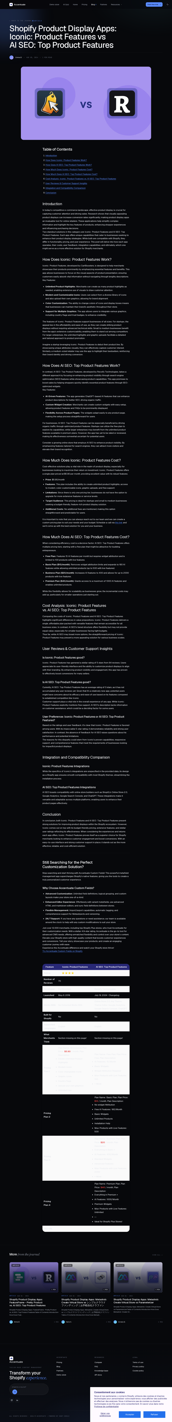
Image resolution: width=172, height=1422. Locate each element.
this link (119, 522)
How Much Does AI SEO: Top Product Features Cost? (71, 174)
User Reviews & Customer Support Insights (66, 183)
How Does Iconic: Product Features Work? (66, 160)
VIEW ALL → (157, 1255)
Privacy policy (138, 1366)
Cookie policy (138, 1371)
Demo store (54, 4)
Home (75, 4)
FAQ (96, 1366)
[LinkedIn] (17, 1400)
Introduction (51, 155)
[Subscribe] (14, 1391)
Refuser (154, 1414)
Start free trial (154, 4)
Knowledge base (101, 1371)
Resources (116, 4)
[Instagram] (11, 1400)
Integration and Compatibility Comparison (65, 188)
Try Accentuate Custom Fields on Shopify (62, 951)
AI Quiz (66, 4)
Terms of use (138, 1362)
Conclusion (50, 192)
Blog (93, 4)
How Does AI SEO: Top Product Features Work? (68, 164)
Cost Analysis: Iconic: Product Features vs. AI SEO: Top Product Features (80, 178)
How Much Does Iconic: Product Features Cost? (68, 169)
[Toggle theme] (167, 4)
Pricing (84, 4)
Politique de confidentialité (106, 1406)
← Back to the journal (20, 21)
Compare (98, 1362)
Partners (103, 4)
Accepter (129, 1414)
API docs (98, 1375)
